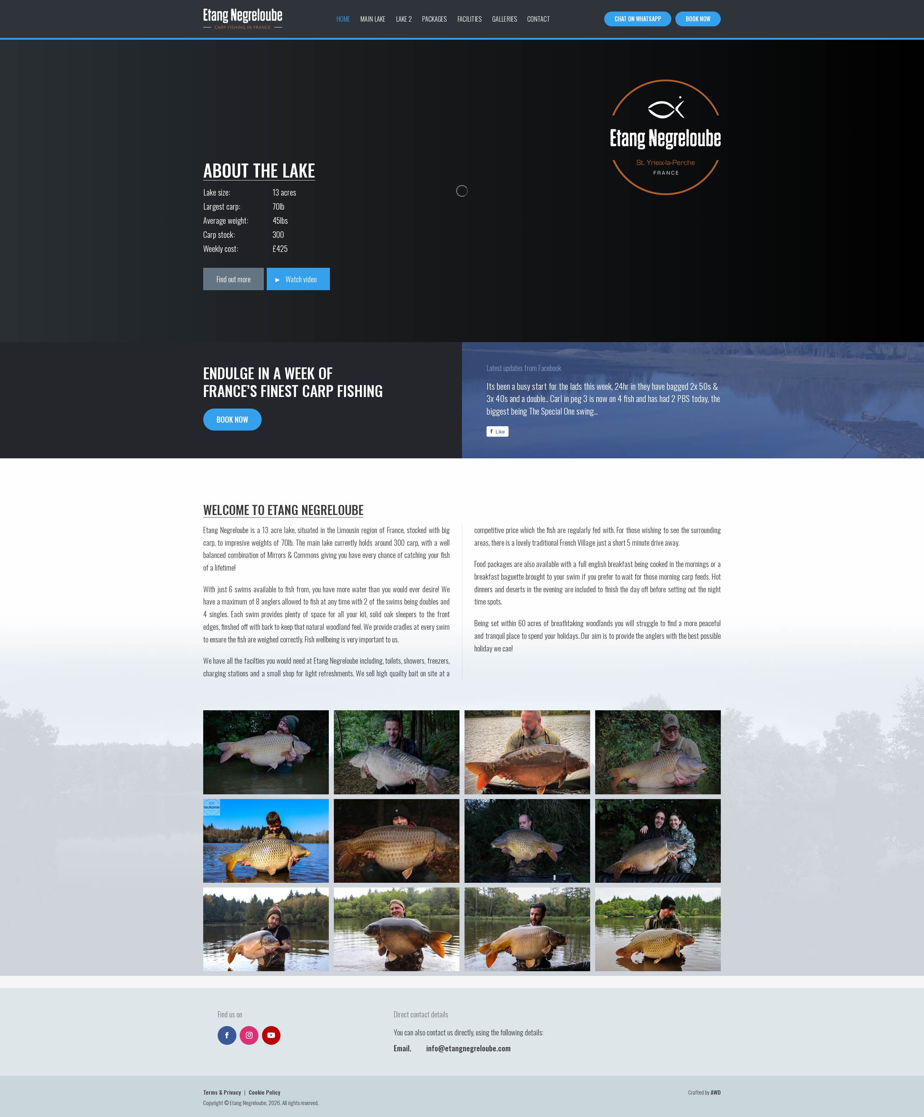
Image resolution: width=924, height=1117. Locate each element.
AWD (716, 1092)
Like (500, 431)
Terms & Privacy (222, 1092)
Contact (538, 18)
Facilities (469, 18)
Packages (434, 18)
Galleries (504, 18)
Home (343, 18)
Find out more (233, 279)
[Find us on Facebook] (227, 1035)
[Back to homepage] (242, 19)
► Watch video (295, 279)
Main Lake (372, 18)
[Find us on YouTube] (271, 1035)
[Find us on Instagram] (249, 1035)
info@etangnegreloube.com (468, 1048)
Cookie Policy (264, 1092)
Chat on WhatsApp (638, 18)
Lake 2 (404, 18)
